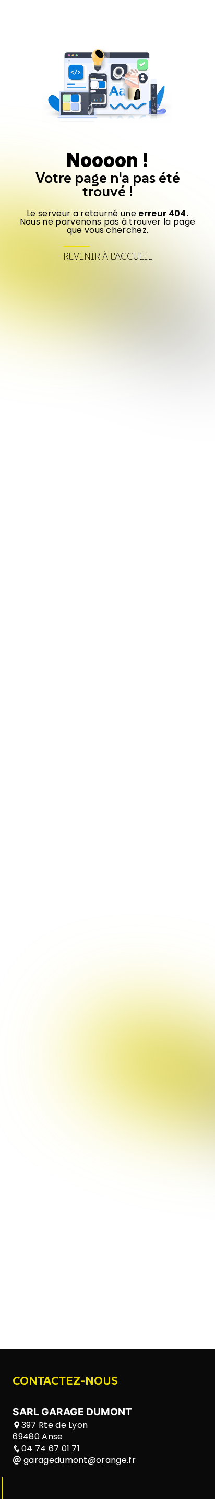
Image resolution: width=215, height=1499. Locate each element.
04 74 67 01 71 (50, 1449)
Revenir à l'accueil (107, 256)
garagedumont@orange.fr (78, 1460)
